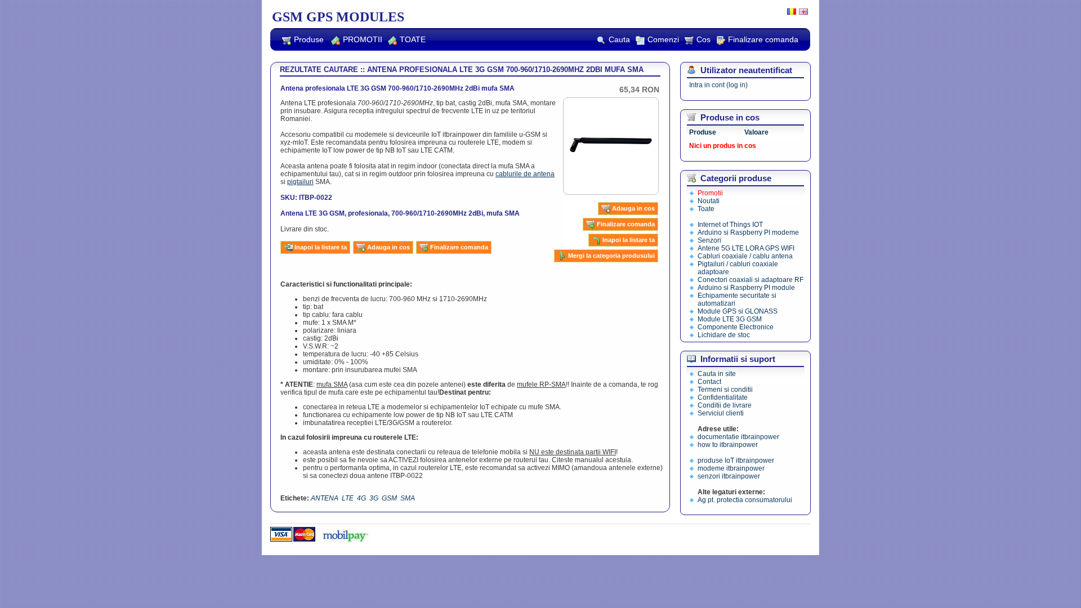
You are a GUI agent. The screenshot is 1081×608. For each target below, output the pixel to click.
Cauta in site (717, 374)
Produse (309, 39)
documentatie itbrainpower (738, 437)
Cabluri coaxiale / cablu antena (745, 256)
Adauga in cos (633, 208)
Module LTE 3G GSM (730, 319)
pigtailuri (300, 182)
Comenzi (663, 39)
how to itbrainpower (728, 445)
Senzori (709, 240)
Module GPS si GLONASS (738, 311)
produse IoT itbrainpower (736, 460)
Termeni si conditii (725, 390)
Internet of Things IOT (730, 225)
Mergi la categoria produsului (611, 255)
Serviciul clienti (721, 413)
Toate (706, 209)
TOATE (413, 39)
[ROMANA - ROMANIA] (790, 12)
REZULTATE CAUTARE (319, 69)
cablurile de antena (525, 174)
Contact (709, 382)
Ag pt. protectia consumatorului (745, 500)
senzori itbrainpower (729, 476)
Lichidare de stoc (724, 335)
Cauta (619, 39)
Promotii (710, 193)
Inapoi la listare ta (628, 239)
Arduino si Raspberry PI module (746, 288)
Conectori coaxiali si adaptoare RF (750, 280)
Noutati (709, 201)
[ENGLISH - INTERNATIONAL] (802, 12)
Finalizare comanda (763, 39)
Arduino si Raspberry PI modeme (748, 232)
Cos (703, 39)
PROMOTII (362, 39)
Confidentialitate (723, 397)
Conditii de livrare (725, 405)
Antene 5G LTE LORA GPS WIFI (746, 248)
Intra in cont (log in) (718, 85)
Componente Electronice (736, 327)
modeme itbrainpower (731, 468)
